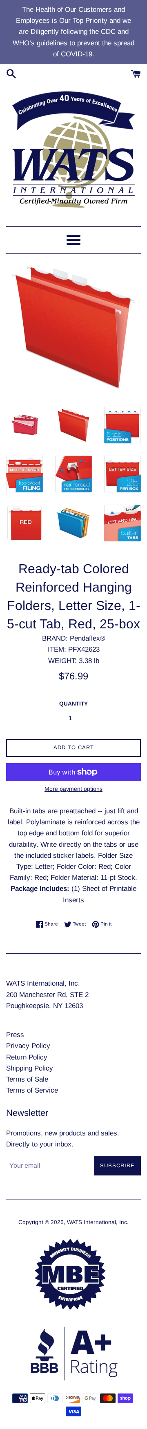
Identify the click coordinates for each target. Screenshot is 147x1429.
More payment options (73, 789)
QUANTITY (73, 704)
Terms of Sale (27, 1079)
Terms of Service (32, 1090)
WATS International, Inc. (98, 1222)
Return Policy (26, 1057)
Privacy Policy (28, 1046)
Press (15, 1035)
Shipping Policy (29, 1068)
